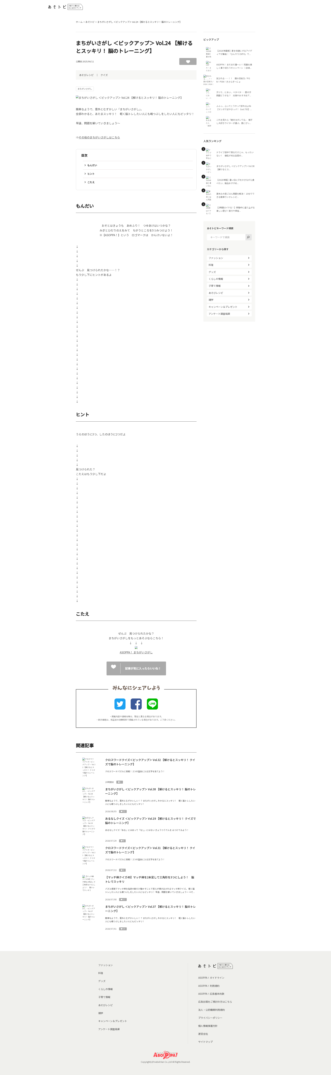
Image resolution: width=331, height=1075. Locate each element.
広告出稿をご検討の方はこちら (215, 1001)
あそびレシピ (86, 75)
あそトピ (90, 21)
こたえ (91, 182)
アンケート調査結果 (219, 313)
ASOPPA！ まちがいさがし (136, 652)
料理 (211, 265)
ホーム (79, 21)
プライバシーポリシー (210, 1017)
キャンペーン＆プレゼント (223, 306)
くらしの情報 (216, 279)
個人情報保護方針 (208, 1026)
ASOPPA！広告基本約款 (211, 993)
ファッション (216, 258)
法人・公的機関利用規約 (211, 1009)
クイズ (104, 75)
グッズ (212, 272)
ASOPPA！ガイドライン (211, 977)
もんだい (92, 165)
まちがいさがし (85, 88)
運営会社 (203, 1033)
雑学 (211, 299)
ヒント (91, 173)
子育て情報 (215, 285)
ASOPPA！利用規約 (208, 985)
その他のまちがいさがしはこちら (99, 137)
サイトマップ (205, 1041)
